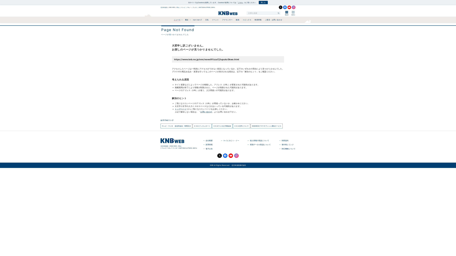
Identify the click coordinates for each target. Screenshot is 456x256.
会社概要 (209, 140)
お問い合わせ (206, 112)
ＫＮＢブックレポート (202, 126)
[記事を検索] (278, 13)
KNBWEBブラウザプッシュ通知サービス (266, 126)
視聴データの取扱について (260, 145)
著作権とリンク (288, 145)
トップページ (181, 109)
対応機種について (288, 149)
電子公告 (209, 149)
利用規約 (285, 140)
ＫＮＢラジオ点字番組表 (222, 126)
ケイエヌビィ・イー (231, 140)
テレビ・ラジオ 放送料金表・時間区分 (176, 126)
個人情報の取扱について (259, 140)
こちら (240, 2)
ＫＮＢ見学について (241, 126)
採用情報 (209, 145)
